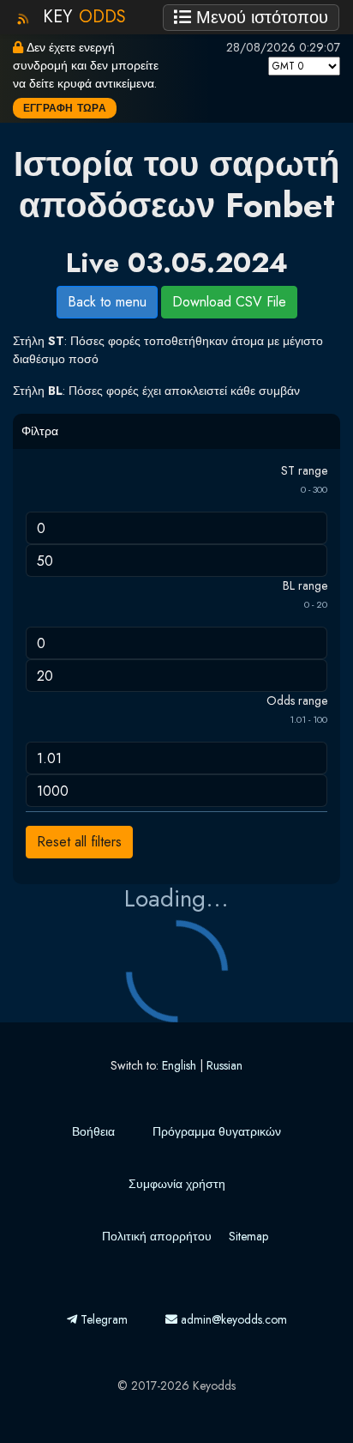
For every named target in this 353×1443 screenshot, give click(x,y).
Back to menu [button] (107, 302)
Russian (224, 1065)
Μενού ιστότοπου (259, 17)
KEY (84, 16)
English (179, 1065)
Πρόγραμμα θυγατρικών (217, 1131)
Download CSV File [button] (229, 302)
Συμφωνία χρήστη (177, 1183)
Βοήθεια (93, 1131)
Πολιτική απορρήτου (157, 1236)
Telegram (102, 1319)
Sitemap (248, 1236)
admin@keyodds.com (232, 1319)
